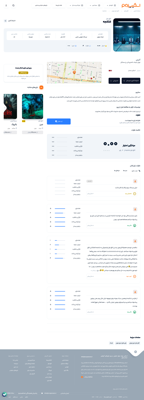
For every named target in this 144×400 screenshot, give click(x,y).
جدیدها (125, 171)
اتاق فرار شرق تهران (134, 343)
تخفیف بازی (32, 367)
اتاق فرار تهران (115, 11)
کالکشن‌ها (49, 360)
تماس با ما (15, 360)
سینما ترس (49, 367)
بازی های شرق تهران (121, 343)
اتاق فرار (126, 11)
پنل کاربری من (31, 360)
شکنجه (104, 11)
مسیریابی (115, 81)
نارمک (111, 343)
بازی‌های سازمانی (13, 370)
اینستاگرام (15, 397)
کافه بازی (49, 381)
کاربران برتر (32, 374)
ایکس (21, 397)
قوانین (66, 367)
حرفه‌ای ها (117, 171)
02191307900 (10, 393)
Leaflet (98, 82)
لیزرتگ (50, 370)
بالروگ (14, 124)
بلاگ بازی (66, 370)
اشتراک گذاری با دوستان (132, 81)
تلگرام (26, 397)
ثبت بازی (16, 367)
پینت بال (49, 374)
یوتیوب (4, 397)
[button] (74, 72)
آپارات (9, 397)
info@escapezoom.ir (86, 357)
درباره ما (16, 364)
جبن (41, 124)
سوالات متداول (64, 364)
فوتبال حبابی (48, 377)
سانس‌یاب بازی (31, 370)
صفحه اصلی (137, 11)
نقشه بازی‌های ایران (30, 364)
